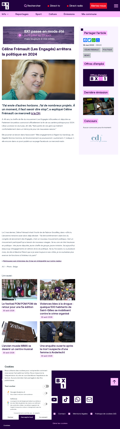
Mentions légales (80, 413)
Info (4, 14)
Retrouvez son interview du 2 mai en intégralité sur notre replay (32, 261)
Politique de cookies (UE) (105, 413)
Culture (53, 14)
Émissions (69, 14)
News (87, 55)
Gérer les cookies (60, 423)
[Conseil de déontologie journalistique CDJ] (98, 138)
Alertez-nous (98, 6)
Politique (107, 49)
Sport (39, 14)
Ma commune (89, 14)
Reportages (21, 14)
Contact (62, 413)
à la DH (35, 113)
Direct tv (55, 6)
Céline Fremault (91, 49)
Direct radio (76, 6)
